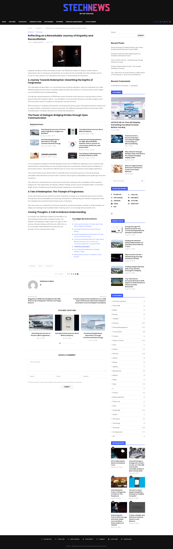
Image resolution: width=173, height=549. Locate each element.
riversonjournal (38, 42)
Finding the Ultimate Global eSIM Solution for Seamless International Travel (126, 55)
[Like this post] (69, 274)
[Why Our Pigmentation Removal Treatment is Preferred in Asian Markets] (117, 169)
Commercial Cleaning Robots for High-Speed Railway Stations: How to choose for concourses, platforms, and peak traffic (90, 143)
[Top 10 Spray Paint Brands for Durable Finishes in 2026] (72, 156)
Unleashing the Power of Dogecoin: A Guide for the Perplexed (118, 493)
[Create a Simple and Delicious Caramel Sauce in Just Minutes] (137, 507)
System (129, 414)
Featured (12, 22)
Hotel (129, 345)
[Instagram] (158, 22)
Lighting (129, 366)
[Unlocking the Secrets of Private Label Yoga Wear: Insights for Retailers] (34, 133)
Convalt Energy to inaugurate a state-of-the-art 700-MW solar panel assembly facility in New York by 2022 (136, 466)
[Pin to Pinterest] (75, 274)
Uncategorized (129, 432)
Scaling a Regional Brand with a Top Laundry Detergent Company (134, 269)
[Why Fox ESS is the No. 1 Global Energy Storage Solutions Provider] (117, 258)
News (129, 384)
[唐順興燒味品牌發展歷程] (34, 156)
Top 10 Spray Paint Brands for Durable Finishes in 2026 (90, 155)
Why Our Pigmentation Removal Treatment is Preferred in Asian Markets (134, 169)
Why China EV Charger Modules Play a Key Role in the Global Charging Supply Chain (135, 155)
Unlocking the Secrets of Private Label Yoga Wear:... (41, 334)
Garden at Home (35, 22)
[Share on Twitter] (73, 274)
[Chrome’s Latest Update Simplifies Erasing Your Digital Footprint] (137, 482)
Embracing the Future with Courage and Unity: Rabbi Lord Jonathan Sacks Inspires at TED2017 (119, 520)
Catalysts (129, 319)
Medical (129, 375)
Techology (23, 22)
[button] (31, 330)
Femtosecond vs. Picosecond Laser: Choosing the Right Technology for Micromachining (132, 140)
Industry (129, 349)
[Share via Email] (77, 274)
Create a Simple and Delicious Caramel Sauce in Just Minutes (137, 518)
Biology (129, 314)
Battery (129, 310)
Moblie (129, 380)
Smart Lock (129, 401)
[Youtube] (164, 22)
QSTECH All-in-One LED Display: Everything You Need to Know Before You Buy (126, 125)
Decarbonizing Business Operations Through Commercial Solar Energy (51, 141)
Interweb (59, 22)
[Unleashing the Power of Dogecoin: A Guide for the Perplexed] (119, 482)
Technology (129, 423)
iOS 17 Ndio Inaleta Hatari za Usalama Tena (118, 463)
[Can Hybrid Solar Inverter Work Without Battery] (72, 132)
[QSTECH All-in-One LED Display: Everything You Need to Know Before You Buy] (128, 108)
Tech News (129, 419)
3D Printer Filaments (129, 301)
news (40, 266)
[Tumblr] (162, 22)
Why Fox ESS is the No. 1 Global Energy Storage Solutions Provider (133, 257)
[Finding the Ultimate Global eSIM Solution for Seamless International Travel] (117, 244)
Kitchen (129, 362)
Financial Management (74, 22)
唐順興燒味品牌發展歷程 (49, 154)
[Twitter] (156, 22)
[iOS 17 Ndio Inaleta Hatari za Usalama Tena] (119, 453)
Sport (129, 406)
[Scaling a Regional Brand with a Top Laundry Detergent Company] (117, 270)
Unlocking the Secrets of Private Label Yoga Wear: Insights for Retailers (53, 131)
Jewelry (129, 358)
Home (4, 22)
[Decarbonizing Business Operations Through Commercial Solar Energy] (34, 143)
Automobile (129, 305)
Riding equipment (129, 397)
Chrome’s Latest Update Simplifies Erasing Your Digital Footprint (136, 493)
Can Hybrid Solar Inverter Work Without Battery (91, 130)
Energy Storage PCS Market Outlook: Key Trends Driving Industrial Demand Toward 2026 (127, 48)
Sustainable (48, 22)
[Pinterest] (160, 22)
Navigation (134, 86)
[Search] (170, 22)
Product (129, 393)
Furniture (129, 336)
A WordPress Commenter (119, 86)
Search (113, 32)
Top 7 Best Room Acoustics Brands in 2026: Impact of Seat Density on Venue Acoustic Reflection (128, 74)
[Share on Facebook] (71, 274)
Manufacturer (129, 371)
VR (129, 436)
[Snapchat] (167, 22)
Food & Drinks (91, 22)
